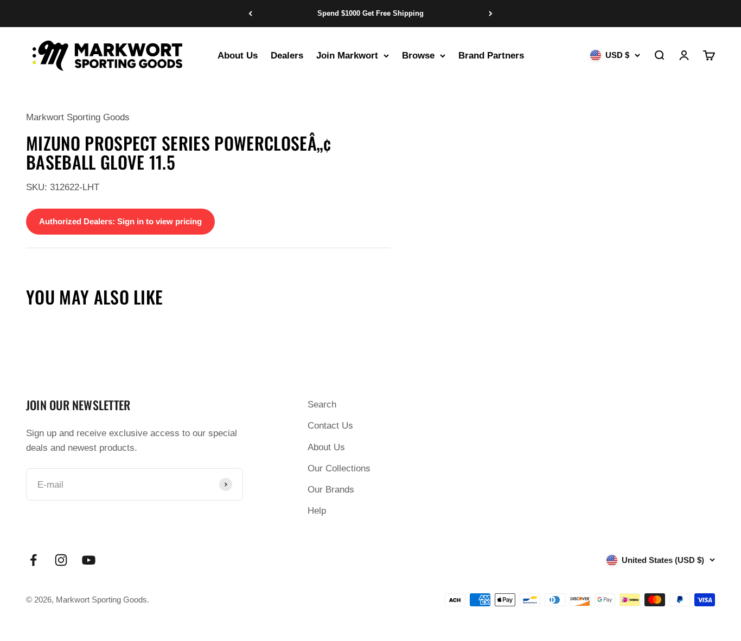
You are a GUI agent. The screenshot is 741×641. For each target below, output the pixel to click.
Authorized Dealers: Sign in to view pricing (120, 221)
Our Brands (331, 489)
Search (322, 404)
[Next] (491, 14)
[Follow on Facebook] (33, 560)
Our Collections (339, 468)
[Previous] (250, 14)
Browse (418, 55)
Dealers (287, 55)
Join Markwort (347, 55)
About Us (238, 55)
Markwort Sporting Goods (78, 117)
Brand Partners (491, 55)
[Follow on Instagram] (61, 560)
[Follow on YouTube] (88, 560)
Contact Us (330, 425)
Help (317, 511)
